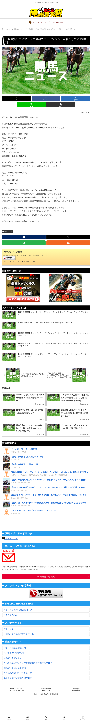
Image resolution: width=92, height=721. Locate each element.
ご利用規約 (76, 688)
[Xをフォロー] (68, 237)
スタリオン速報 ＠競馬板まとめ (18, 609)
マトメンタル (10, 628)
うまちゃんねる (11, 614)
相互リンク (46, 690)
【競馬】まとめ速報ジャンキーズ (19, 633)
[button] (60, 104)
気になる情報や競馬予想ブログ (18, 677)
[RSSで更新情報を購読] (68, 242)
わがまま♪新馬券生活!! (14, 652)
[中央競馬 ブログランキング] (9, 258)
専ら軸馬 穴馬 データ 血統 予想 (18, 672)
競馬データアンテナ (13, 657)
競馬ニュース (8, 231)
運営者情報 (76, 690)
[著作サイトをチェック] (24, 237)
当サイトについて (16, 688)
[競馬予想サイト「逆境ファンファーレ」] (65, 288)
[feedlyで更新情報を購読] (24, 242)
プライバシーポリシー (16, 690)
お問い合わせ (46, 688)
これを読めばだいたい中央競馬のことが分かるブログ (28, 662)
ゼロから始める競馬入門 (15, 647)
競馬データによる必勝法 (15, 667)
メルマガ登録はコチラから (46, 576)
